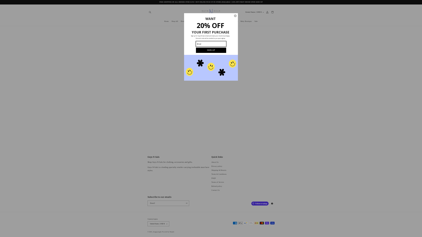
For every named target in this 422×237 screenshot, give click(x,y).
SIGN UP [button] (211, 50)
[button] (235, 15)
